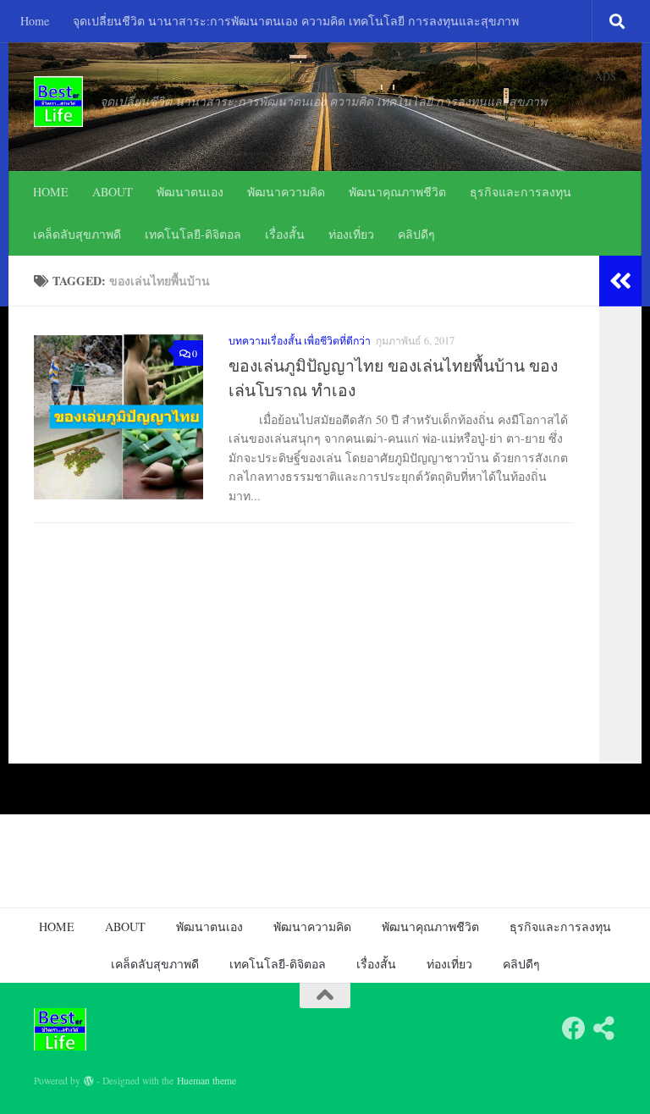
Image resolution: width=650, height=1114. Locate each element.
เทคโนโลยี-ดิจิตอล (193, 234)
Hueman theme (206, 1080)
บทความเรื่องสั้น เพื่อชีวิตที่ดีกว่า (300, 340)
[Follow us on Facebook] (574, 1028)
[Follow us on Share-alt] (604, 1028)
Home (34, 21)
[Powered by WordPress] (89, 1081)
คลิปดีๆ (416, 234)
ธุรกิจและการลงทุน (520, 192)
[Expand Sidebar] (620, 281)
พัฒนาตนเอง (190, 192)
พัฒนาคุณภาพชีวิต (397, 192)
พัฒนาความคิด (286, 192)
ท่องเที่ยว (351, 234)
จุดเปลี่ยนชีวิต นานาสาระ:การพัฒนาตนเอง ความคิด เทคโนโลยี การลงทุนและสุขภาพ (296, 21)
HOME (51, 192)
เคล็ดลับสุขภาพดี (77, 234)
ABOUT (112, 192)
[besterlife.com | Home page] (58, 101)
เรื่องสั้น (285, 234)
